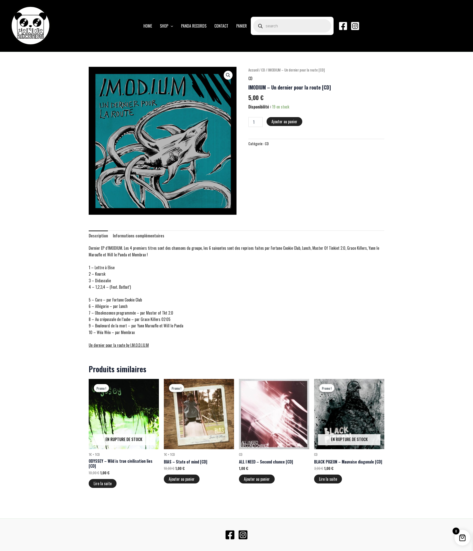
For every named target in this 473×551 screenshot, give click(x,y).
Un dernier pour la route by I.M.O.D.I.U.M (119, 345)
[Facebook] (343, 26)
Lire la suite (103, 483)
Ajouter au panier (284, 121)
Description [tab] (98, 236)
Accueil (253, 69)
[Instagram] (355, 26)
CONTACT (221, 26)
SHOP (164, 26)
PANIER (241, 26)
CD (263, 69)
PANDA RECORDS (193, 26)
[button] (170, 26)
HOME (147, 26)
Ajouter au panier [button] (182, 479)
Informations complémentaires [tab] (138, 236)
